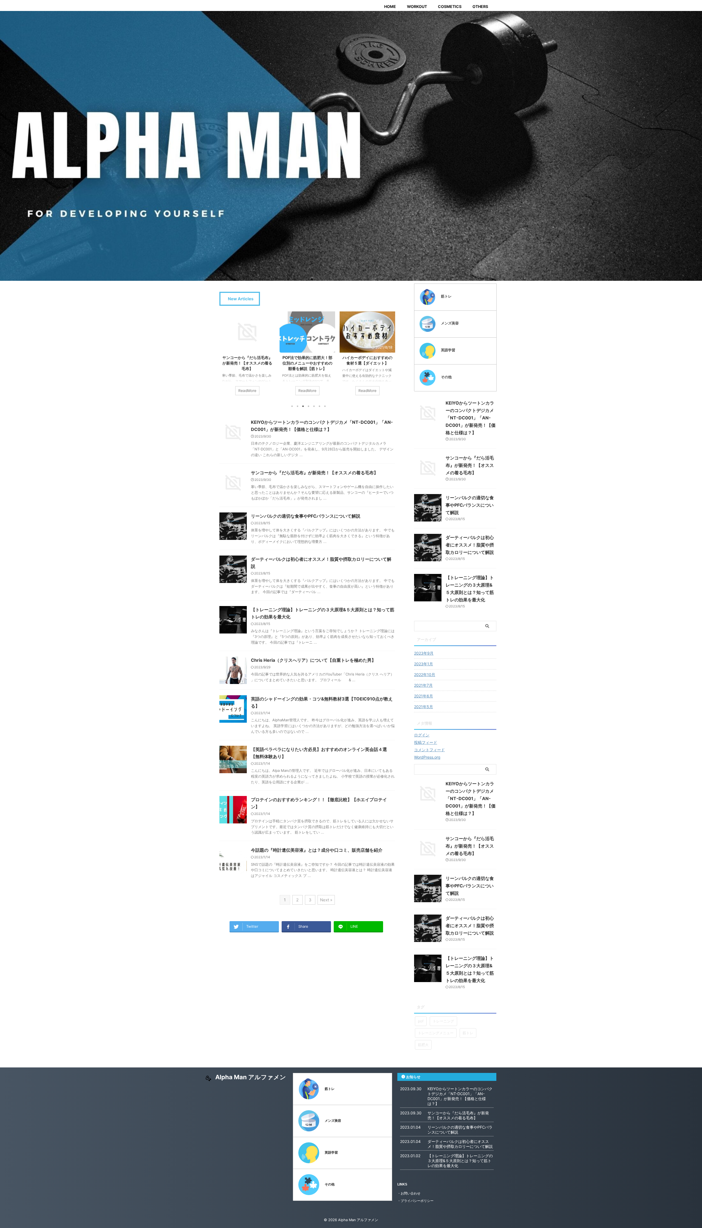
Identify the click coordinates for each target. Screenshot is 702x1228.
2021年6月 (423, 696)
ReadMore (247, 390)
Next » (326, 899)
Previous (224, 359)
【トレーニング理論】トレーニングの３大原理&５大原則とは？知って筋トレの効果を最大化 (460, 1160)
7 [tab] (325, 406)
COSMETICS (450, 6)
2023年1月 (423, 663)
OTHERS (480, 6)
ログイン (421, 735)
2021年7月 (423, 685)
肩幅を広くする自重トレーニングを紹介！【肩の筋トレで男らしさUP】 (367, 363)
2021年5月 (423, 706)
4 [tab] (308, 406)
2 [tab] (297, 406)
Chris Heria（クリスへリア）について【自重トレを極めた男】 (313, 660)
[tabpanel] (247, 356)
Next (390, 359)
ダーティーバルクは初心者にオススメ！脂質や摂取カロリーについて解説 (470, 545)
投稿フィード (425, 742)
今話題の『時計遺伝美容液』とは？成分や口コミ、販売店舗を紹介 (317, 850)
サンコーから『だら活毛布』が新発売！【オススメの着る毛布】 (314, 472)
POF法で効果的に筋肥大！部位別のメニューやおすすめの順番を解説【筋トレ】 (247, 363)
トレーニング (443, 1021)
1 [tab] (292, 406)
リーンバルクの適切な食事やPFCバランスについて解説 (305, 516)
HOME (390, 6)
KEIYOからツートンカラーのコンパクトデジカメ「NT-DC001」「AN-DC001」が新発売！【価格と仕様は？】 (471, 417)
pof (421, 1021)
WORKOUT (417, 6)
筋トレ (468, 1033)
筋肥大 (423, 1044)
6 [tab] (319, 406)
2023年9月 (424, 653)
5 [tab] (314, 406)
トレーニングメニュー (436, 1033)
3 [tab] (303, 406)
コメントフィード (429, 749)
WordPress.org (427, 757)
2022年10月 (424, 674)
